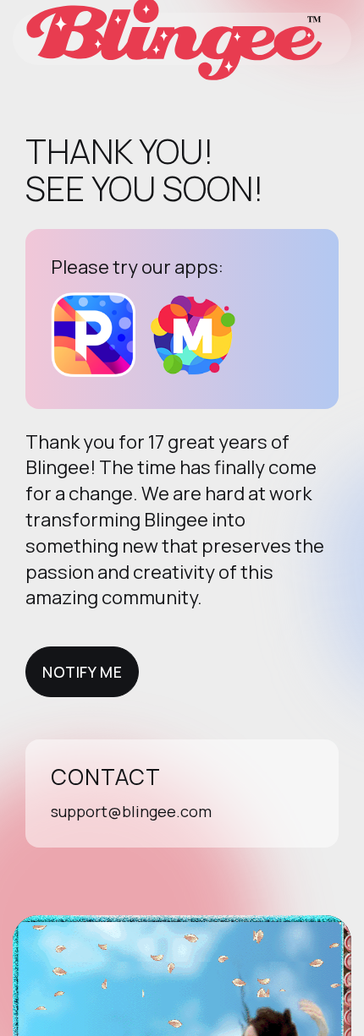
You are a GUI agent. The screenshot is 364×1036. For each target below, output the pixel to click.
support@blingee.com (131, 811)
